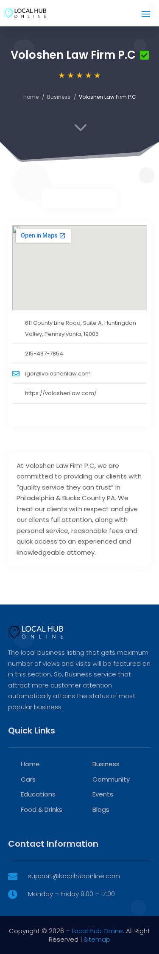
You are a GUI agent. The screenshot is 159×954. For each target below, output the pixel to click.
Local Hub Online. (98, 930)
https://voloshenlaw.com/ (61, 393)
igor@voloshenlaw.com (58, 374)
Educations (38, 794)
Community (111, 779)
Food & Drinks (41, 809)
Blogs (100, 809)
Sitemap (97, 939)
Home (31, 96)
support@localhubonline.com (74, 875)
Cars (28, 779)
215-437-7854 (44, 354)
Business (58, 96)
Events (102, 794)
